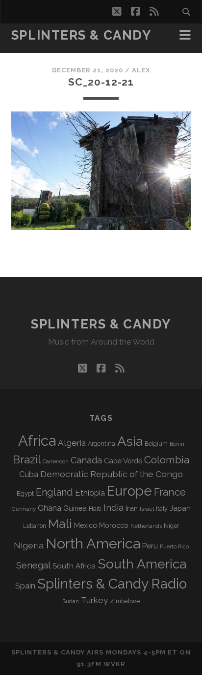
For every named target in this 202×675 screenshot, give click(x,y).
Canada (86, 460)
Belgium (156, 443)
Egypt (25, 493)
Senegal (33, 565)
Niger (171, 525)
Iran (132, 508)
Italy (162, 508)
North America (93, 543)
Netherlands (146, 526)
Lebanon (34, 526)
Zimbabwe (125, 601)
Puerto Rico (174, 546)
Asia (130, 441)
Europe (129, 491)
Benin (177, 444)
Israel (147, 508)
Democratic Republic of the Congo (111, 474)
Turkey (94, 600)
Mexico (85, 525)
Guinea (75, 508)
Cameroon (56, 461)
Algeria (72, 443)
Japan (180, 508)
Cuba (28, 474)
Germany (24, 508)
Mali (60, 523)
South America (142, 563)
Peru (150, 545)
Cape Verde (123, 461)
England (54, 492)
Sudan (71, 601)
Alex (141, 70)
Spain (25, 585)
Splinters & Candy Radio (112, 584)
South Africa (74, 566)
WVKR (114, 664)
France (170, 492)
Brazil (27, 459)
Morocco (113, 525)
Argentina (101, 443)
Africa (37, 440)
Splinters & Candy (81, 35)
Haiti (95, 508)
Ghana (49, 508)
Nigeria (29, 545)
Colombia (166, 460)
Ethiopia (90, 493)
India (113, 507)
